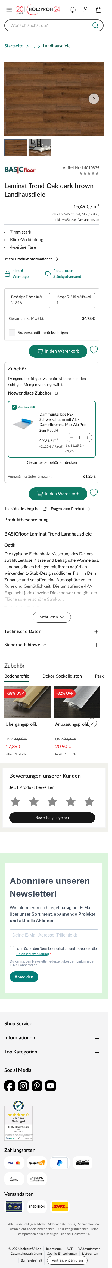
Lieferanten (90, 1253)
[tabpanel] (54, 722)
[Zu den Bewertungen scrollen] (89, 173)
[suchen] (95, 25)
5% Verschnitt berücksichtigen (43, 333)
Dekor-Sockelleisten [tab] (62, 676)
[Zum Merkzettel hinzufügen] (93, 350)
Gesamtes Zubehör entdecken (52, 463)
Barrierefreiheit (31, 1260)
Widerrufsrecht (89, 1248)
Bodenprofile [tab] (16, 676)
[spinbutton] (29, 300)
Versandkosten (88, 219)
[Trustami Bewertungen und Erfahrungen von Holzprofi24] (18, 1120)
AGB (70, 1248)
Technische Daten (22, 631)
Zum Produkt (48, 430)
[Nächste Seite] (93, 98)
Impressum (54, 1248)
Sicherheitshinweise (25, 645)
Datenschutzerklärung (26, 1253)
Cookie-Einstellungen (62, 1253)
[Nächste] (96, 676)
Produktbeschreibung (26, 520)
